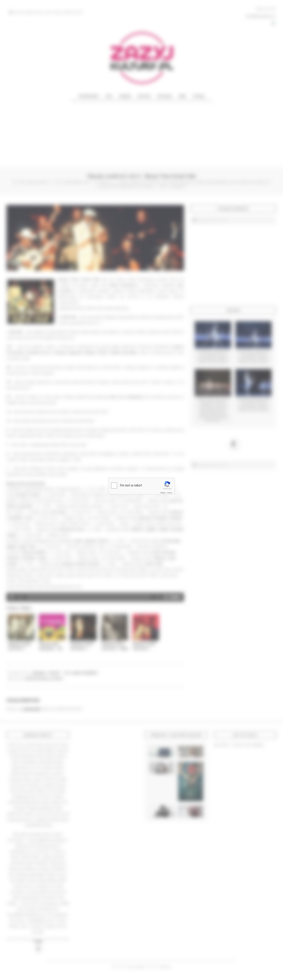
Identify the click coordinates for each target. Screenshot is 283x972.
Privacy (163, 493)
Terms (169, 493)
